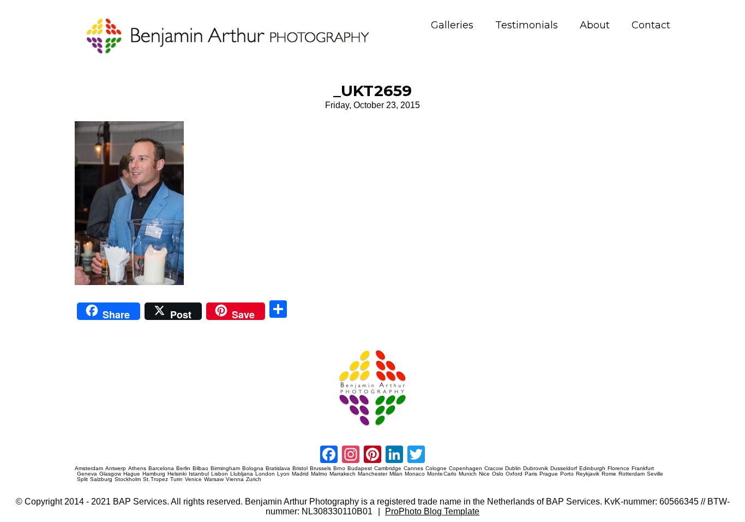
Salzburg (101, 479)
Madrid (300, 474)
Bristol (300, 468)
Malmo (319, 474)
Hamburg (153, 474)
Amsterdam (89, 468)
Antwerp (115, 468)
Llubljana (241, 474)
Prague (548, 474)
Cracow (493, 468)
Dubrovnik (535, 468)
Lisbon (219, 474)
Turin (176, 479)
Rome (609, 474)
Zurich (253, 479)
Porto (567, 474)
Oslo (497, 474)
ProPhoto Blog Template (432, 511)
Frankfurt (643, 468)
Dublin (513, 468)
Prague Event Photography (91, 348)
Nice (484, 474)
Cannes (413, 468)
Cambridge (387, 468)
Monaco (415, 474)
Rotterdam (631, 474)
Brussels (320, 468)
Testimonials (526, 25)
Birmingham (225, 468)
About (595, 25)
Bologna (252, 468)
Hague (131, 474)
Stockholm (128, 479)
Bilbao (200, 468)
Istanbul (199, 474)
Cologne (436, 468)
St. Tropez (156, 479)
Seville (655, 474)
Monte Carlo (442, 474)
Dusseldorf (563, 468)
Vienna (235, 479)
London (265, 474)
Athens (137, 468)
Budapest (359, 468)
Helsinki (177, 474)
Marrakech (342, 474)
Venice (193, 479)
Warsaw (214, 479)
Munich (468, 474)
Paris (531, 474)
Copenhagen (465, 468)
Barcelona (161, 468)
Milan (395, 474)
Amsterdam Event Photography (441, 348)
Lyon (283, 474)
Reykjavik (587, 474)
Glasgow (110, 474)
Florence (618, 468)
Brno (339, 468)
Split (82, 479)
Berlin (183, 468)
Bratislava (278, 468)
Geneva (87, 474)
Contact (651, 25)
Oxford (514, 474)
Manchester (372, 474)
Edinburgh (592, 468)
